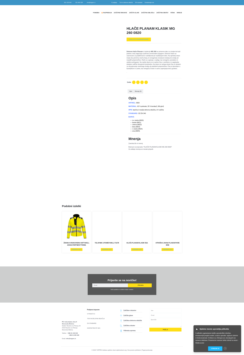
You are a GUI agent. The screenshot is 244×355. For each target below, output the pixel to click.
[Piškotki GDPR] (196, 329)
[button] (134, 82)
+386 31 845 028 (74, 335)
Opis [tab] (130, 91)
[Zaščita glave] (121, 316)
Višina (172, 12)
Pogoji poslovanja (147, 350)
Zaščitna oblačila (147, 12)
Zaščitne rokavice (120, 12)
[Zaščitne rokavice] (121, 311)
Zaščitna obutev (162, 12)
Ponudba (96, 12)
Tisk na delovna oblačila (126, 2)
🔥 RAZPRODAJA (106, 12)
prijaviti (150, 149)
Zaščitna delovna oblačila (132, 320)
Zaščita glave (134, 12)
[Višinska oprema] (121, 331)
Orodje (179, 12)
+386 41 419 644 (72, 333)
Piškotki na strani (199, 342)
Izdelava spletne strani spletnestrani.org (114, 350)
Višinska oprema (129, 330)
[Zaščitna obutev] (121, 326)
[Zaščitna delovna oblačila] (121, 321)
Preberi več (76, 249)
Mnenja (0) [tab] (138, 91)
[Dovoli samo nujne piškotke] (225, 348)
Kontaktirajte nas (149, 2)
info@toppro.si (71, 338)
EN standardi (138, 2)
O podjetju (114, 2)
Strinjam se (215, 348)
